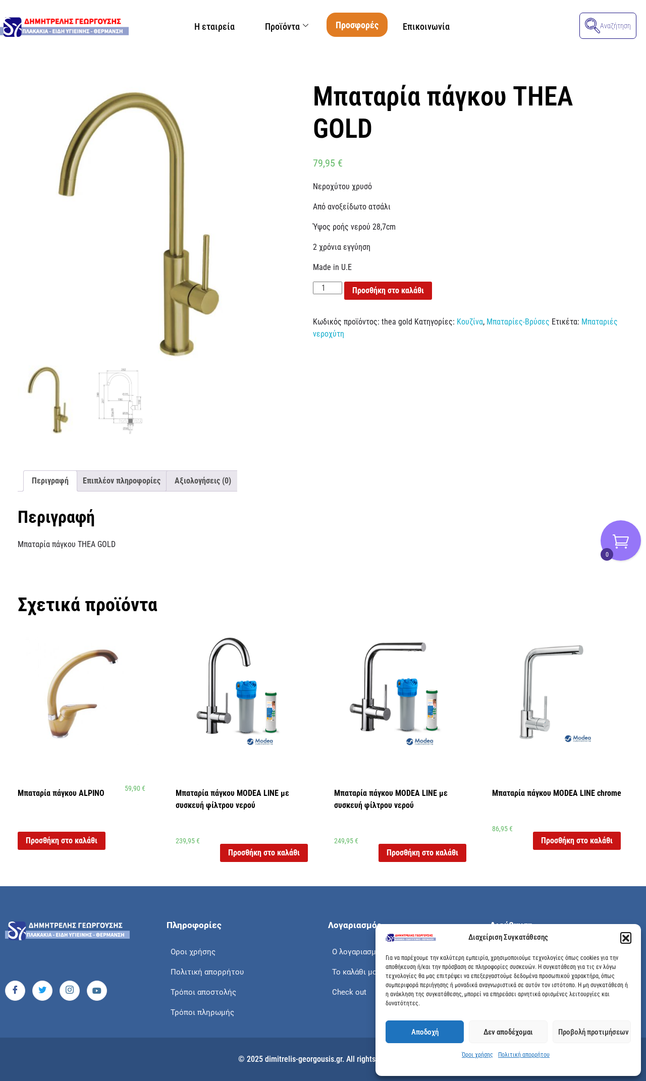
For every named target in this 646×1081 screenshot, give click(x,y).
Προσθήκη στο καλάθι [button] (61, 840)
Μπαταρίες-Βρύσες (518, 322)
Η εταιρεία (214, 26)
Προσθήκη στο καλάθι (388, 290)
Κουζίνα (470, 322)
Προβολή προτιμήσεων (593, 1032)
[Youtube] (97, 991)
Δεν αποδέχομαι (508, 1032)
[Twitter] (42, 991)
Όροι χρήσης (477, 1054)
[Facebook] (15, 991)
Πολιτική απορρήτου (524, 1054)
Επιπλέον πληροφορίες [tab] (121, 480)
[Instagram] (70, 991)
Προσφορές (357, 25)
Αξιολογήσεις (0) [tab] (203, 480)
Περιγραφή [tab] (50, 480)
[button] (626, 938)
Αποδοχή (425, 1032)
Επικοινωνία (426, 26)
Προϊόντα (282, 26)
